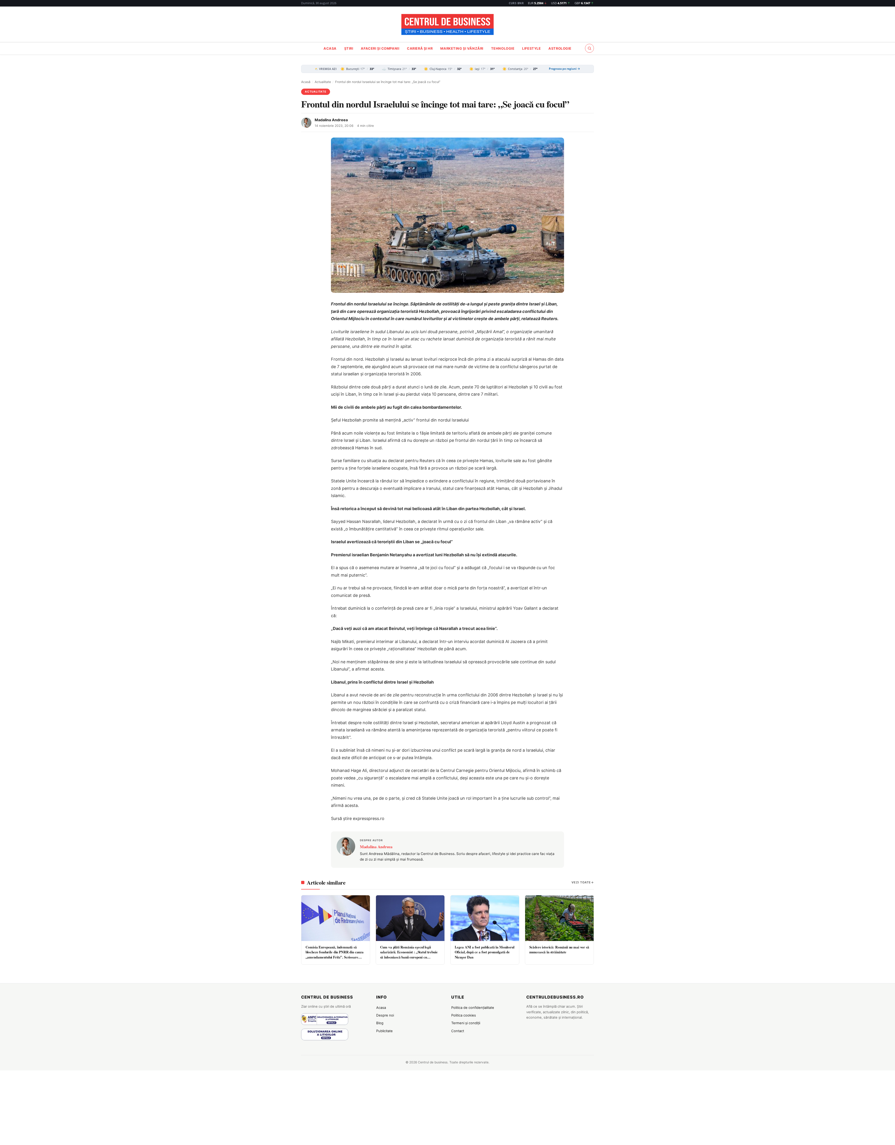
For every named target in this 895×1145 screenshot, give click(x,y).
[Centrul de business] (447, 24)
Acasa (330, 48)
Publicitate (384, 1031)
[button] (589, 48)
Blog (379, 1023)
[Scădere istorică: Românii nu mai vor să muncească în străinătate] (559, 918)
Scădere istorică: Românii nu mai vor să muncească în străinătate (559, 949)
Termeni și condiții (465, 1023)
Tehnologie (503, 48)
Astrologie (559, 48)
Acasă (305, 82)
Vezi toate (581, 882)
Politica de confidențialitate (472, 1008)
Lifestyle (531, 48)
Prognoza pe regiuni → (564, 68)
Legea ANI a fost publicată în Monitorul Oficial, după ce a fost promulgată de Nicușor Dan (484, 952)
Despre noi (385, 1015)
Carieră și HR (420, 48)
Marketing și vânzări (461, 48)
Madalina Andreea (331, 120)
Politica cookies (463, 1015)
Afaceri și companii (380, 48)
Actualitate (323, 82)
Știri (348, 48)
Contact (457, 1031)
